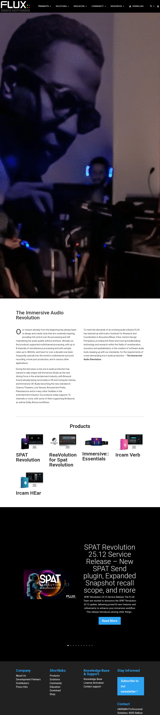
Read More (109, 621)
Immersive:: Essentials (95, 456)
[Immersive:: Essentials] (96, 442)
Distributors (22, 683)
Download (55, 690)
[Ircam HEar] (30, 480)
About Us (21, 675)
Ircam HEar (28, 493)
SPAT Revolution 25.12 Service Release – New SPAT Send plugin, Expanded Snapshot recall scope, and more (109, 568)
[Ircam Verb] (129, 442)
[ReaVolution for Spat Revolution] (63, 442)
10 (91, 645)
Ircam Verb (127, 455)
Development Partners (28, 679)
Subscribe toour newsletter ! (130, 686)
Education (55, 686)
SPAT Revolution (28, 457)
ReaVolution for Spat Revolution (63, 460)
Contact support (92, 686)
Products (55, 675)
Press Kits (22, 686)
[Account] (158, 6)
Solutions (55, 679)
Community (56, 683)
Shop (52, 694)
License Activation (94, 682)
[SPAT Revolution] (30, 442)
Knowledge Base (93, 679)
